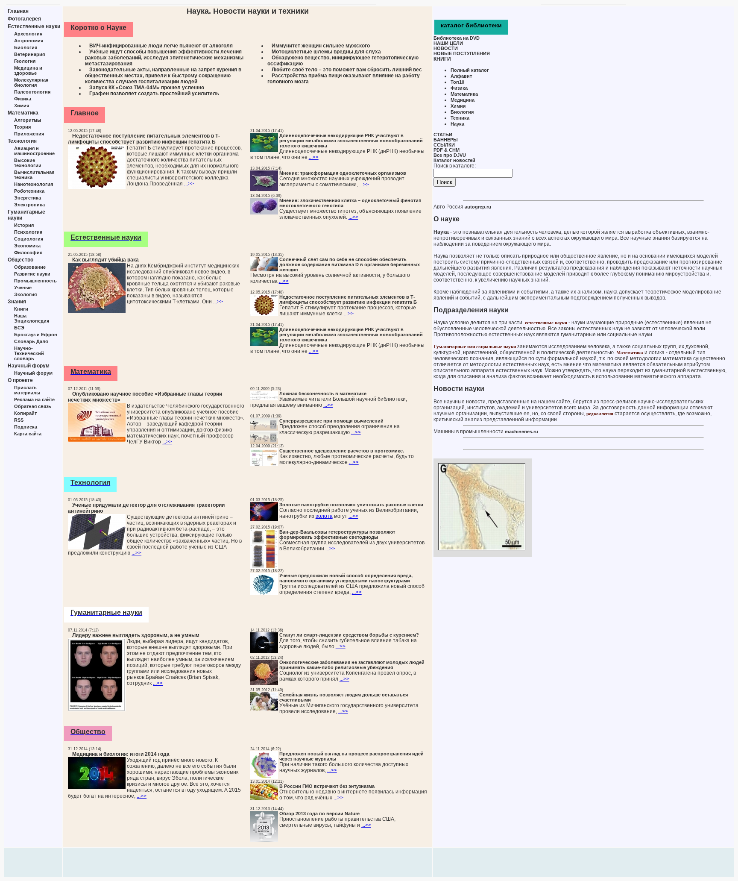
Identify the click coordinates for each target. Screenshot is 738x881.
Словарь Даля (31, 341)
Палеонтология (32, 91)
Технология (22, 141)
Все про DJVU (449, 155)
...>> (189, 184)
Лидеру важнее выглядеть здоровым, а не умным (135, 635)
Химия (21, 105)
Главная (18, 11)
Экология (25, 294)
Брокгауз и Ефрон (35, 334)
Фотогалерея (24, 19)
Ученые (23, 287)
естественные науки (546, 322)
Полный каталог (470, 70)
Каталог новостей (454, 160)
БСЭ (19, 327)
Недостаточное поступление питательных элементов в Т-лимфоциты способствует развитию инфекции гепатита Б (144, 139)
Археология (28, 33)
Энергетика (27, 197)
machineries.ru (521, 431)
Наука (457, 123)
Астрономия (28, 40)
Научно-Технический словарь (29, 353)
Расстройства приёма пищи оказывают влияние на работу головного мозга (343, 79)
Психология (28, 232)
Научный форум (29, 366)
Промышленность (35, 280)
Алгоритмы (27, 120)
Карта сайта (27, 433)
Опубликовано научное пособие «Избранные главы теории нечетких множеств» (145, 397)
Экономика (27, 245)
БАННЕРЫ (445, 139)
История (24, 225)
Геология (24, 61)
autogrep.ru (478, 206)
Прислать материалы (27, 390)
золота (324, 516)
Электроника (29, 204)
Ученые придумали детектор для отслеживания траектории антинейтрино (146, 508)
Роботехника (29, 191)
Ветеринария (29, 54)
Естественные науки (34, 26)
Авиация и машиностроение (34, 151)
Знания (17, 302)
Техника (460, 117)
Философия (28, 252)
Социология (28, 238)
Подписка (25, 426)
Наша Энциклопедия (31, 318)
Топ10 (457, 82)
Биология (25, 47)
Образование (30, 267)
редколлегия (599, 413)
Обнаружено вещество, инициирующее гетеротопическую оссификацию (343, 61)
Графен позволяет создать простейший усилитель (154, 94)
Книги (21, 308)
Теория (22, 126)
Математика (23, 113)
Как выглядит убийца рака (105, 260)
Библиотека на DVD (456, 38)
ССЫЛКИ (444, 144)
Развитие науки (32, 273)
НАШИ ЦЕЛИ (448, 43)
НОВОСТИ (445, 48)
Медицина (462, 100)
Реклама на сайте (34, 399)
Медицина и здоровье (28, 70)
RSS (18, 420)
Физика (22, 98)
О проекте (20, 380)
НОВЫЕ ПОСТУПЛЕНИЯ (461, 53)
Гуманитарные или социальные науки (474, 346)
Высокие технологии (27, 163)
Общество (20, 260)
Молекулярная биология (31, 82)
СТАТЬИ (442, 134)
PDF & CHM (446, 150)
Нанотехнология (33, 184)
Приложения (29, 133)
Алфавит (461, 76)
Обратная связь (32, 406)
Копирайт (25, 413)
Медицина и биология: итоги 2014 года (121, 754)
